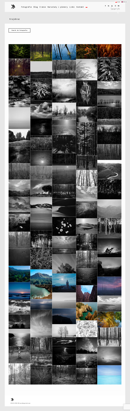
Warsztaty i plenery (58, 7)
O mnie (42, 7)
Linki (72, 7)
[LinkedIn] (108, 5)
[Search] (117, 12)
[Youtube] (111, 5)
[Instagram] (115, 5)
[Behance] (118, 5)
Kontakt (80, 7)
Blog (36, 7)
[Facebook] (105, 5)
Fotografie (26, 7)
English (125, 1)
